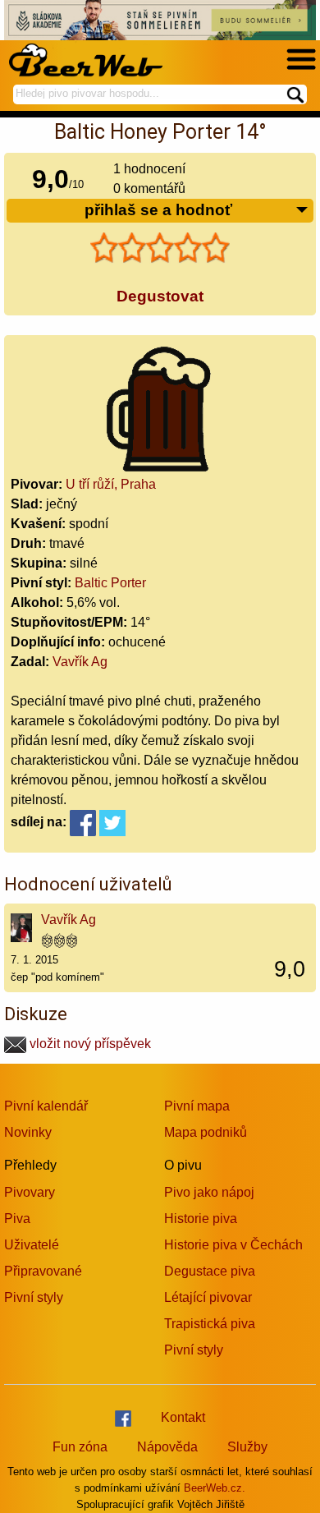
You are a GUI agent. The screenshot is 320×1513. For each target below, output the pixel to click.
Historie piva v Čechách (233, 1245)
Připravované (43, 1271)
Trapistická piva (209, 1324)
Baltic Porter (110, 583)
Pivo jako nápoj (209, 1192)
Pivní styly (33, 1297)
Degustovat (160, 296)
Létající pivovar (208, 1297)
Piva (17, 1219)
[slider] (160, 248)
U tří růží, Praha (111, 484)
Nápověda (167, 1447)
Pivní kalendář (46, 1106)
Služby (247, 1447)
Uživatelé (31, 1245)
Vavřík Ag (80, 662)
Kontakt (183, 1417)
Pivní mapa (197, 1106)
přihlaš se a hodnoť (158, 209)
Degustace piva (209, 1271)
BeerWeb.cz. (214, 1488)
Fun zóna (80, 1447)
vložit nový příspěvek (88, 1044)
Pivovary (29, 1192)
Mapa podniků (205, 1132)
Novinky (28, 1132)
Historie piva (200, 1219)
